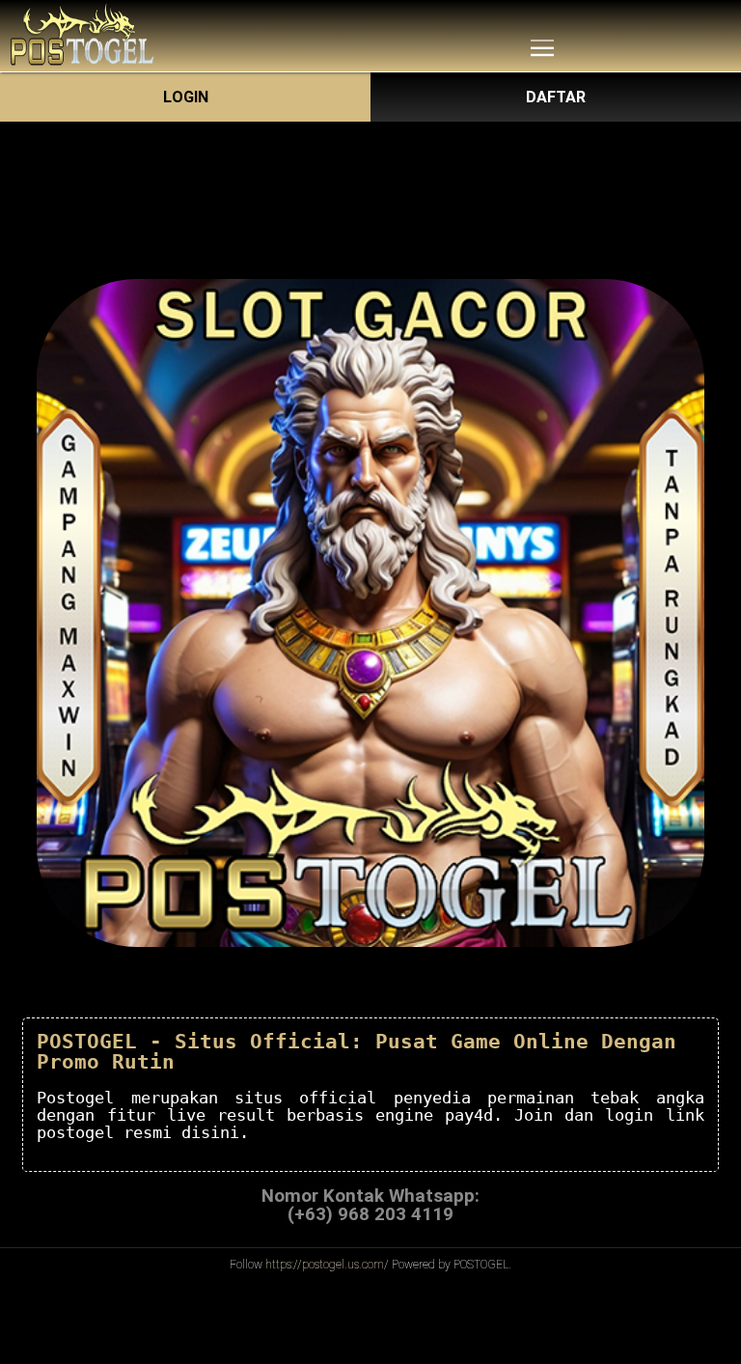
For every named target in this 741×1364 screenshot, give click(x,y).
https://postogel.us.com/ (327, 1264)
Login (185, 97)
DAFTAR (556, 97)
